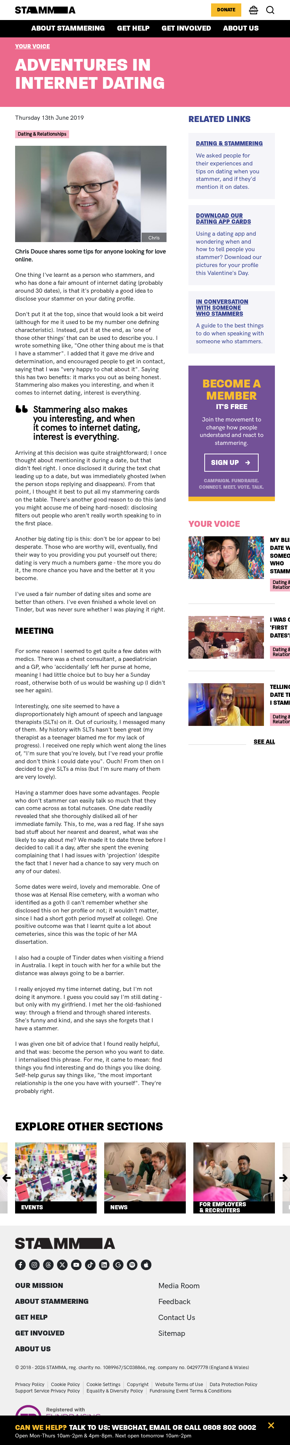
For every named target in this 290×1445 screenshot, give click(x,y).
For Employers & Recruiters (222, 1207)
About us (241, 28)
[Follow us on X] (62, 1265)
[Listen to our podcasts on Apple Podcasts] (146, 1265)
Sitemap (171, 1333)
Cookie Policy (65, 1385)
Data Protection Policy (234, 1385)
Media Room (179, 1286)
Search (270, 10)
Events (32, 1207)
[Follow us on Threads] (48, 1265)
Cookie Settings (103, 1385)
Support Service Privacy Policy (47, 1391)
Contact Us (176, 1317)
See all (264, 741)
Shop (254, 13)
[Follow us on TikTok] (90, 1265)
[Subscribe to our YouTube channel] (76, 1265)
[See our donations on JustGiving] (118, 1265)
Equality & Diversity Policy (114, 1391)
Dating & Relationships (42, 134)
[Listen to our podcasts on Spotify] (132, 1265)
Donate (226, 10)
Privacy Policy (30, 1385)
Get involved (186, 28)
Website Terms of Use (179, 1385)
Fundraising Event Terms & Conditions (190, 1391)
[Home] (45, 9)
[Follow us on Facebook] (20, 1265)
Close (271, 1425)
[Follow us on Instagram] (34, 1265)
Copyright (138, 1385)
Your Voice (32, 46)
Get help (133, 28)
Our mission (39, 1285)
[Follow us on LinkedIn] (104, 1265)
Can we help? (41, 1427)
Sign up (225, 462)
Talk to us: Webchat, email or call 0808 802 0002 (162, 1427)
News (119, 1207)
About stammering (68, 28)
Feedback (174, 1301)
